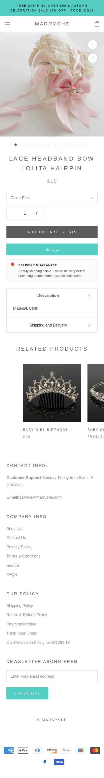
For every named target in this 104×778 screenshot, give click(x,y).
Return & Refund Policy (26, 614)
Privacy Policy (18, 547)
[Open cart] (97, 24)
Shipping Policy (19, 605)
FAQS (11, 574)
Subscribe (27, 693)
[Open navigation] (7, 24)
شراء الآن (52, 250)
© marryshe (52, 720)
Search (12, 565)
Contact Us (16, 537)
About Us (14, 528)
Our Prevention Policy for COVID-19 (38, 642)
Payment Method (21, 624)
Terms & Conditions (23, 556)
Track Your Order (21, 633)
